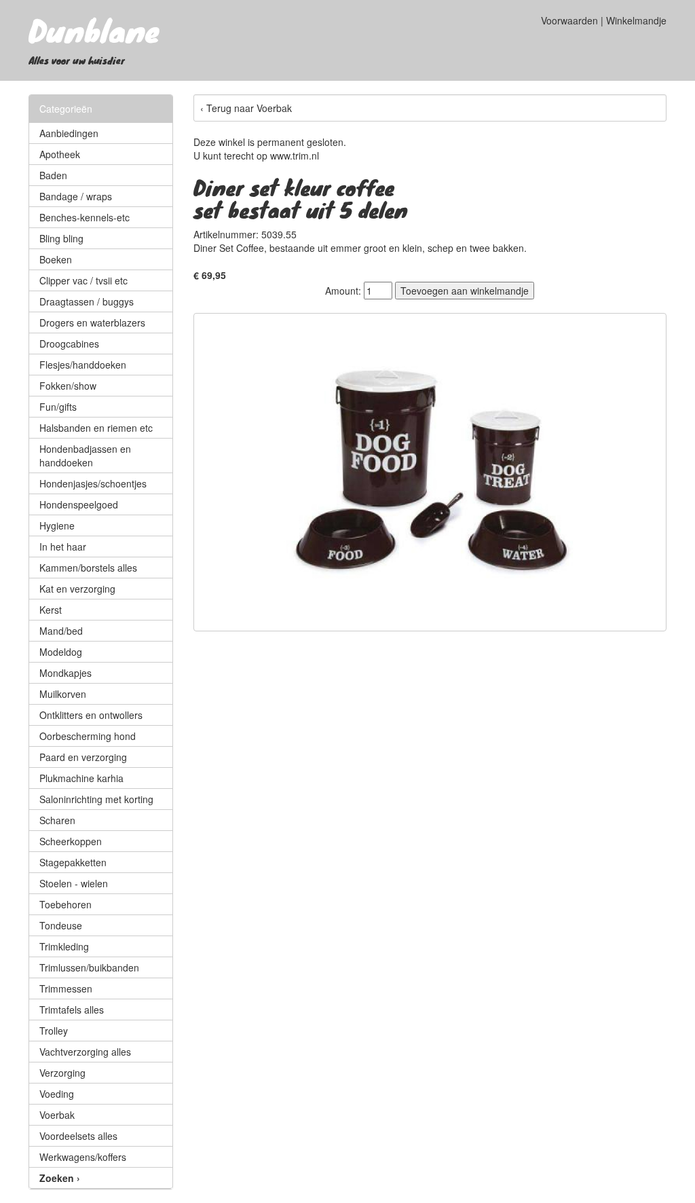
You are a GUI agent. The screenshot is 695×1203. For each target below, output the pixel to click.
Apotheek (59, 154)
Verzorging (62, 1072)
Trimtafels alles (71, 1009)
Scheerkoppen (70, 841)
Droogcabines (69, 343)
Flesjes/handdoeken (82, 364)
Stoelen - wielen (73, 883)
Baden (53, 175)
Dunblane (94, 30)
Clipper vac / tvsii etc (83, 280)
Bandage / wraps (75, 196)
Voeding (56, 1093)
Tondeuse (60, 925)
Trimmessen (65, 988)
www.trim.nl (294, 155)
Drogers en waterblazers (92, 322)
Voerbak (57, 1115)
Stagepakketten (73, 862)
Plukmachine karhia (81, 778)
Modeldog (60, 652)
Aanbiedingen (68, 133)
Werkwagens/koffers (82, 1157)
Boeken (55, 259)
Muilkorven (62, 694)
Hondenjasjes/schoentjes (93, 483)
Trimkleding (64, 946)
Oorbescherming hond (87, 736)
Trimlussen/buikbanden (89, 967)
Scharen (57, 820)
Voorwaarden (569, 20)
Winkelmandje (636, 20)
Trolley (53, 1030)
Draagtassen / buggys (86, 301)
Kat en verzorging (77, 588)
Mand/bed (61, 630)
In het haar (62, 546)
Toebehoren (65, 904)
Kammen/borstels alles (88, 567)
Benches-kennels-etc (84, 217)
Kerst (50, 609)
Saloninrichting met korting (96, 799)
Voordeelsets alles (78, 1136)
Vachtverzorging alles (85, 1051)
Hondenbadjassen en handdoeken (85, 455)
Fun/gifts (58, 406)
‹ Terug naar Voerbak (246, 108)
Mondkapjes (65, 673)
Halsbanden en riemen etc (96, 427)
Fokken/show (67, 385)
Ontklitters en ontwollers (91, 715)
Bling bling (61, 238)
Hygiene (57, 525)
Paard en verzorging (83, 757)
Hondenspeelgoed (78, 504)
